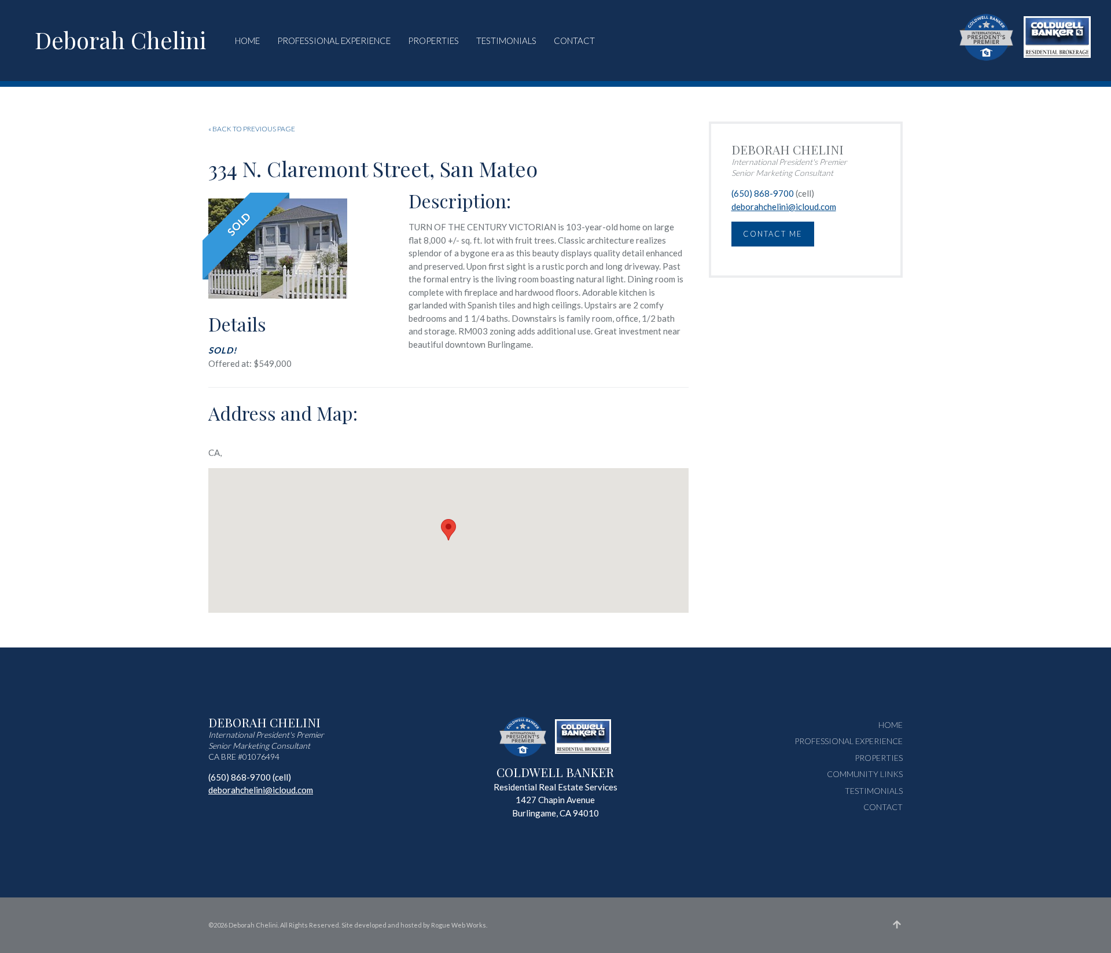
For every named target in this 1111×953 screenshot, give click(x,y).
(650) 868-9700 (762, 193)
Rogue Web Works (458, 925)
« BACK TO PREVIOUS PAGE (251, 128)
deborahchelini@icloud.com (783, 206)
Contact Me (773, 233)
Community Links (865, 774)
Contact (574, 40)
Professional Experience (334, 40)
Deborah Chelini (120, 39)
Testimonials (506, 40)
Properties (433, 40)
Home (247, 40)
